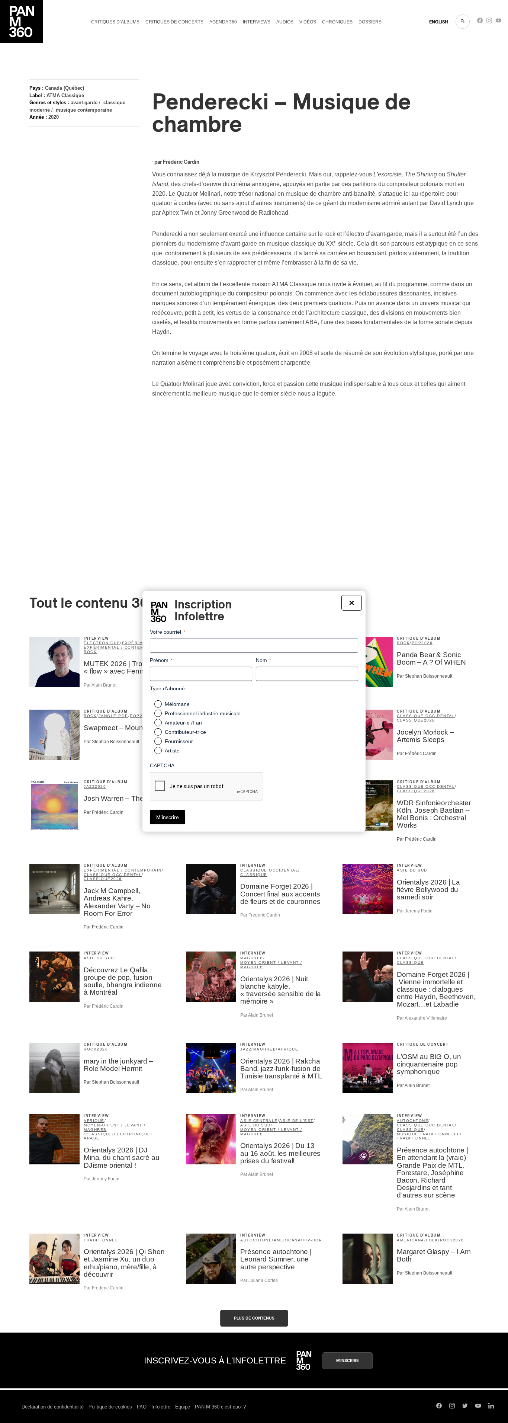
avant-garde (84, 102)
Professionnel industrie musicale (203, 713)
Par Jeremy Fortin (415, 911)
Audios (284, 22)
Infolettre (160, 1407)
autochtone (412, 1121)
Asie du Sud (412, 870)
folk (432, 1240)
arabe (92, 1138)
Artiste (172, 751)
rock (90, 652)
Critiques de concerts (174, 22)
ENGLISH (438, 22)
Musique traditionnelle (428, 1134)
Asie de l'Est (296, 1121)
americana (287, 1240)
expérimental (140, 643)
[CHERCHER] (462, 21)
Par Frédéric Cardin (417, 753)
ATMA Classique (65, 95)
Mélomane (177, 704)
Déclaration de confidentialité (53, 1407)
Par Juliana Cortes (259, 1280)
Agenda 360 (223, 22)
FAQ (142, 1407)
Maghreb (251, 958)
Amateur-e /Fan (183, 723)
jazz (89, 786)
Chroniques (337, 22)
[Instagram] (489, 22)
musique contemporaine (84, 110)
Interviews (256, 22)
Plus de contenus (254, 1318)
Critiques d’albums (115, 22)
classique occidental (426, 716)
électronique (102, 643)
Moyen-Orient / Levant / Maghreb (271, 964)
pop (417, 643)
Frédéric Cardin (181, 162)
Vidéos (307, 22)
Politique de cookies (110, 1407)
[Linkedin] (491, 1406)
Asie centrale (259, 1121)
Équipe (182, 1407)
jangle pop (113, 716)
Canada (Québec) (64, 88)
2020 (53, 117)
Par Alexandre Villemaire (422, 1018)
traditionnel (414, 1138)
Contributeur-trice (185, 732)
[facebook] (480, 22)
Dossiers (370, 22)
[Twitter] (465, 1406)
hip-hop (312, 1240)
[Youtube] (498, 22)
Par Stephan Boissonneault (424, 676)
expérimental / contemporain (123, 647)
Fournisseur (179, 741)
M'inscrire (347, 1361)
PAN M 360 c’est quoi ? (220, 1407)
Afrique (288, 1049)
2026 (427, 643)
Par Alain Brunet (100, 685)
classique (410, 720)
